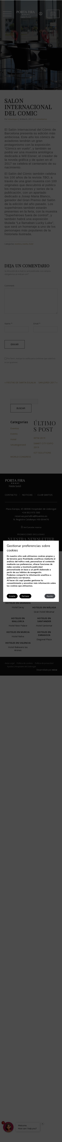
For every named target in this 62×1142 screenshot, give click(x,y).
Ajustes (50, 596)
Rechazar (25, 596)
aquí (21, 580)
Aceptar (12, 596)
